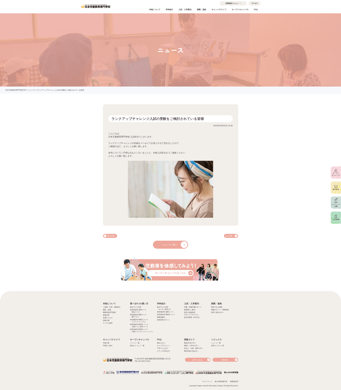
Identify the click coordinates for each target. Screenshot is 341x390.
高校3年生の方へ (190, 343)
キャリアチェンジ (163, 346)
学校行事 (106, 343)
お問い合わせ (197, 360)
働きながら (161, 343)
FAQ (256, 9)
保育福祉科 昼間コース (165, 312)
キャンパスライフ (219, 9)
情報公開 (106, 320)
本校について (154, 9)
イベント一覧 (135, 343)
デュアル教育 (108, 323)
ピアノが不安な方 (163, 351)
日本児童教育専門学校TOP (15, 90)
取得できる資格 (216, 307)
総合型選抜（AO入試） (192, 317)
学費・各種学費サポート (193, 307)
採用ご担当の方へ (217, 312)
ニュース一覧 (216, 343)
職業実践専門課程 (109, 312)
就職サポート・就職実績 (220, 310)
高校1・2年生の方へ (191, 346)
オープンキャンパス (240, 9)
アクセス (254, 3)
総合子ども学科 (135, 307)
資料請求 (224, 360)
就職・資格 (201, 9)
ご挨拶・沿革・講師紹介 (112, 307)
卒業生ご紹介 (108, 346)
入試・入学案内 (185, 9)
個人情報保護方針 (221, 381)
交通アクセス (108, 318)
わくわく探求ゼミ (165, 309)
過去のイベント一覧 (137, 346)
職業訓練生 (161, 317)
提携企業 (106, 315)
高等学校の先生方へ (191, 351)
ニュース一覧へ (169, 245)
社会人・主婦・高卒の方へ (193, 348)
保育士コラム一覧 (217, 346)
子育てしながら (162, 348)
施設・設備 (107, 310)
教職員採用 (234, 381)
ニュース (31, 90)
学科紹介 (169, 9)
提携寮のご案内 (189, 310)
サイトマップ (207, 381)
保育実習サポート (163, 320)
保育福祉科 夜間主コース (166, 314)
